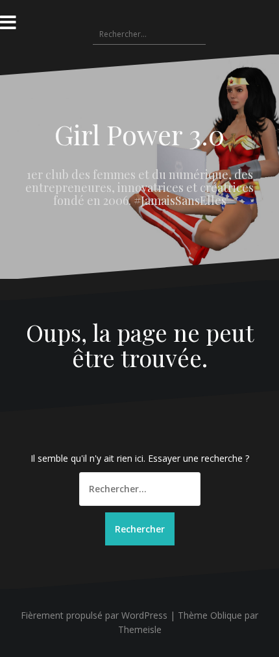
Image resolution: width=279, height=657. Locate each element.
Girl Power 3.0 (139, 134)
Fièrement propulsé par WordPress (94, 615)
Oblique (226, 615)
